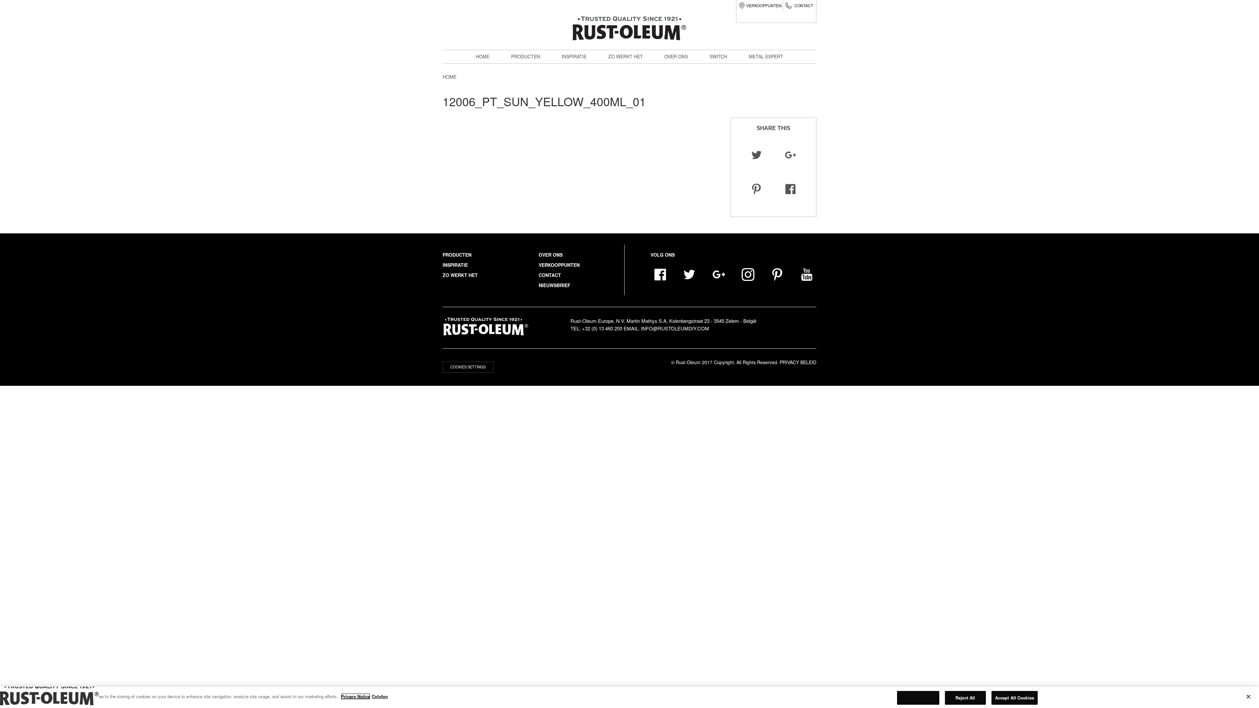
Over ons (676, 56)
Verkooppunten (764, 5)
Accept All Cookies (1014, 698)
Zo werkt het (625, 56)
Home (483, 56)
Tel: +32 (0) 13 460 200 (596, 328)
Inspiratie (574, 56)
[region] (629, 697)
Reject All (965, 698)
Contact (803, 5)
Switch (523, 97)
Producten (525, 56)
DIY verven (528, 68)
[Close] (1248, 696)
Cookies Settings (468, 366)
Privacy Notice (355, 696)
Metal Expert (532, 82)
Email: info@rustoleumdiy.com (666, 328)
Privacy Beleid (798, 362)
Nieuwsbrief (554, 285)
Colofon (380, 696)
